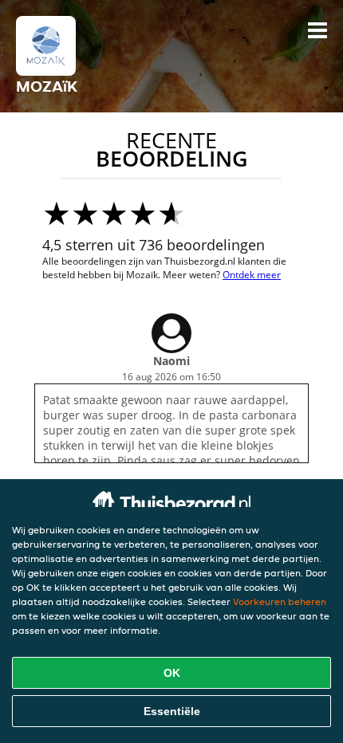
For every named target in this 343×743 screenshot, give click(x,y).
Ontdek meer (252, 274)
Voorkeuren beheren (279, 601)
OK (172, 672)
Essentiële (172, 711)
